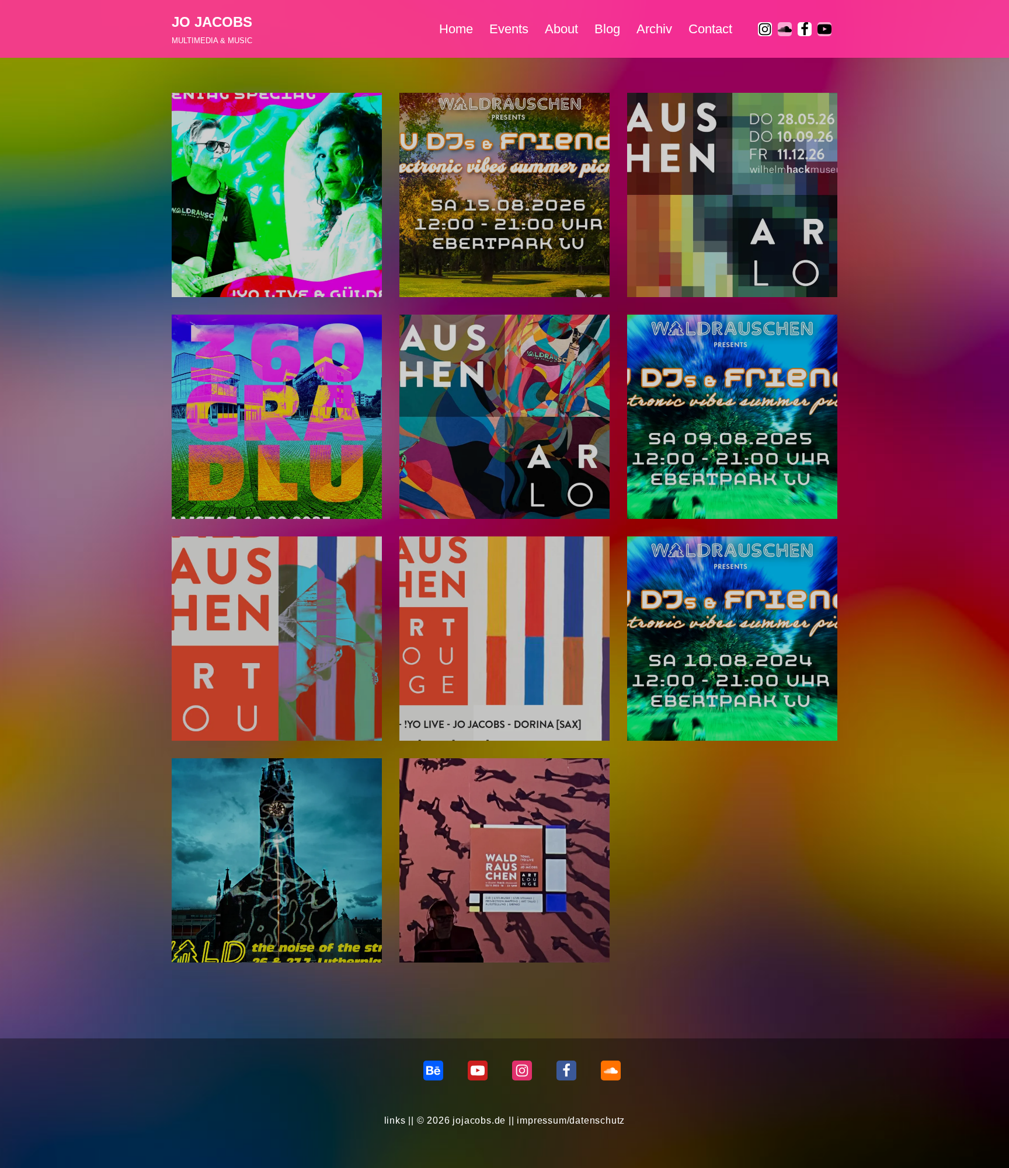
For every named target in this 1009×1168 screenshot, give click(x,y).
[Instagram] (765, 29)
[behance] (433, 1070)
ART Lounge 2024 (451, 704)
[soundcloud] (785, 29)
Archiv (654, 29)
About (561, 29)
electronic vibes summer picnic (711, 704)
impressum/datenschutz (571, 1120)
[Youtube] (824, 29)
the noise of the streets (237, 926)
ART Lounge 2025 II (456, 482)
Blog (607, 29)
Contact (710, 29)
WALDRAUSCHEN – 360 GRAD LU (262, 482)
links (395, 1120)
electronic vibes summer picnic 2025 (723, 482)
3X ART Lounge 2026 (686, 260)
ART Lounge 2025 (224, 704)
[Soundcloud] (611, 1070)
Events (508, 29)
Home (456, 29)
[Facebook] (805, 29)
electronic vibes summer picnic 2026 (495, 260)
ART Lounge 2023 (451, 926)
